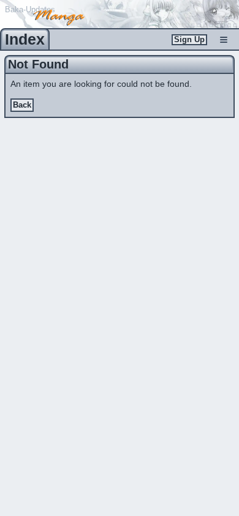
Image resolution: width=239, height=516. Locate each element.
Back (22, 105)
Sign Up (189, 39)
